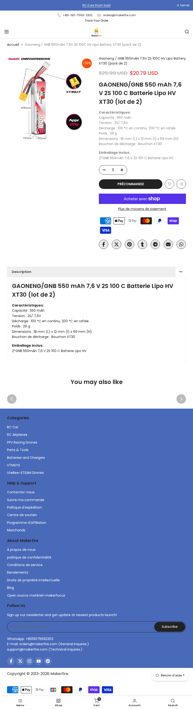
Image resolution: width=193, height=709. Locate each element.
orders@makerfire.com (119, 15)
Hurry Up (133, 5)
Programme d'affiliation (26, 522)
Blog (10, 587)
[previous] (11, 399)
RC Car (12, 427)
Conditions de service (25, 565)
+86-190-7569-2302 (77, 15)
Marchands (16, 530)
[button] (169, 184)
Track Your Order (96, 21)
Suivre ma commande (25, 500)
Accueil (13, 44)
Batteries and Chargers (26, 457)
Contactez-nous (21, 492)
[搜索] (187, 31)
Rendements (17, 572)
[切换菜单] (6, 31)
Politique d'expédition (24, 507)
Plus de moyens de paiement (142, 209)
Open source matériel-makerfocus (36, 595)
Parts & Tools (17, 450)
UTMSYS (13, 465)
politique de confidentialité (29, 557)
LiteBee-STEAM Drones (25, 472)
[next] (181, 399)
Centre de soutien (22, 515)
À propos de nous (21, 549)
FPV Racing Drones (22, 442)
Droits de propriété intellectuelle (33, 580)
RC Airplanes (17, 434)
